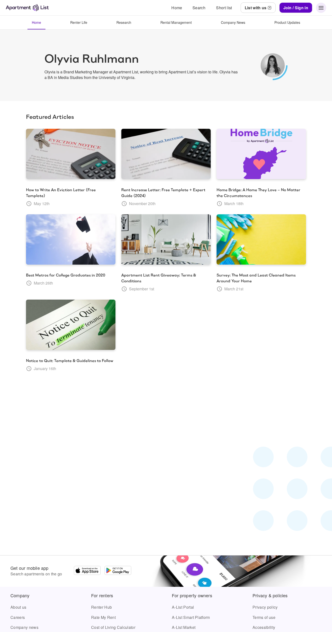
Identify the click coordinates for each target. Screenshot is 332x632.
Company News (233, 22)
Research (123, 22)
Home (36, 22)
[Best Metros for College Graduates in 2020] (70, 239)
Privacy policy (265, 607)
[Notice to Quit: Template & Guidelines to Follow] (70, 325)
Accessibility (264, 627)
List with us (256, 7)
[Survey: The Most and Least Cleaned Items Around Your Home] (261, 239)
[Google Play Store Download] (118, 571)
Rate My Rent (103, 617)
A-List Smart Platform (191, 617)
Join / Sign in (295, 7)
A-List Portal (183, 607)
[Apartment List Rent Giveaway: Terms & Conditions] (166, 239)
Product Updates (287, 22)
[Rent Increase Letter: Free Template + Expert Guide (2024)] (166, 154)
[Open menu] (321, 8)
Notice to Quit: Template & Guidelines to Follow (69, 360)
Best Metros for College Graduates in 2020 (65, 275)
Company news (24, 627)
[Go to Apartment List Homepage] (27, 7)
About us (18, 607)
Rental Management (176, 22)
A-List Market (183, 627)
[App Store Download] (87, 571)
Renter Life (78, 22)
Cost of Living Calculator (113, 627)
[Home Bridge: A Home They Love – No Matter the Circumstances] (261, 154)
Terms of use (264, 617)
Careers (17, 617)
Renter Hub (101, 607)
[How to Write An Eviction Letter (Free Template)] (70, 154)
